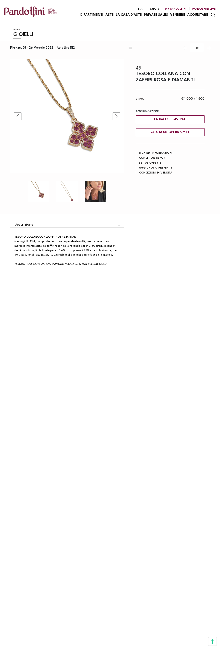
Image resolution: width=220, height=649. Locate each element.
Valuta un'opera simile (170, 132)
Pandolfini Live (204, 9)
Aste (109, 15)
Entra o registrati (170, 119)
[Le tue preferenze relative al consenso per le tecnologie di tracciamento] (212, 641)
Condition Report (153, 157)
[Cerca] (213, 14)
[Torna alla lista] (154, 48)
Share (154, 9)
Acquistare (197, 15)
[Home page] (30, 12)
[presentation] (17, 116)
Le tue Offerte (150, 162)
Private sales (156, 15)
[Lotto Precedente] (185, 48)
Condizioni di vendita (155, 172)
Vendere (177, 15)
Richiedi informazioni (156, 153)
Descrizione (23, 224)
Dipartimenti (91, 15)
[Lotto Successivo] (209, 48)
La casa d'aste (129, 15)
